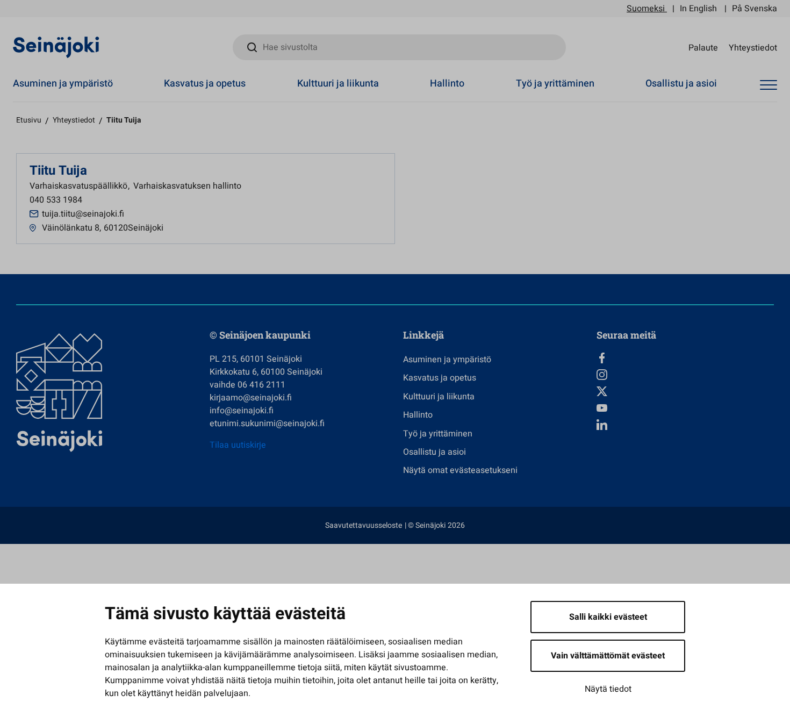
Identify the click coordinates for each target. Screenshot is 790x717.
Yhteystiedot (753, 47)
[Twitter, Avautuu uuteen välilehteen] (685, 391)
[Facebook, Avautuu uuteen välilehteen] (685, 358)
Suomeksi (646, 8)
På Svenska (754, 8)
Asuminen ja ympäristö (63, 83)
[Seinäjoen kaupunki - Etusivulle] (56, 46)
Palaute (703, 47)
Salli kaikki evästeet (608, 617)
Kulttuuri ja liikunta (338, 83)
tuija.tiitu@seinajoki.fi (83, 213)
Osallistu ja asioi (681, 83)
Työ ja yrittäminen (555, 83)
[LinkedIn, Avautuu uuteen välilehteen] (685, 424)
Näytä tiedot (608, 689)
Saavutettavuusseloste (363, 525)
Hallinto (447, 83)
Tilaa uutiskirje (238, 445)
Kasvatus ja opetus (205, 83)
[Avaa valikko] (768, 85)
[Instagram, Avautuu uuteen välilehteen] (685, 374)
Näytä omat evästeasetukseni (460, 470)
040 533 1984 (56, 199)
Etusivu (28, 120)
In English (698, 8)
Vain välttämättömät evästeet (608, 655)
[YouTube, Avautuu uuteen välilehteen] (685, 408)
